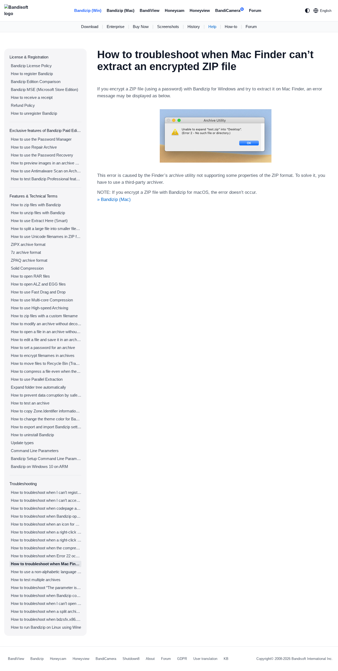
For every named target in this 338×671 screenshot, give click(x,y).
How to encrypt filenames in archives (42, 355)
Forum (255, 10)
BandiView (149, 10)
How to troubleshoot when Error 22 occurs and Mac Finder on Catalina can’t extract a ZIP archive (46, 556)
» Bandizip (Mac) (114, 199)
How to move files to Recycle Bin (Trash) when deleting (46, 363)
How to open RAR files (30, 276)
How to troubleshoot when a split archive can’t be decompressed (46, 611)
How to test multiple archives (35, 579)
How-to (231, 26)
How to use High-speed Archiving (39, 308)
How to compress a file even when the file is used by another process (46, 371)
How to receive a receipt (32, 97)
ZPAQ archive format (29, 260)
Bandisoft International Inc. (312, 659)
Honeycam (174, 10)
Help (212, 26)
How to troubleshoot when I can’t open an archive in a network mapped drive (46, 603)
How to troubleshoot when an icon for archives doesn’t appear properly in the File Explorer (46, 524)
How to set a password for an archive (43, 347)
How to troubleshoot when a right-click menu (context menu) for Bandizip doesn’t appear (46, 532)
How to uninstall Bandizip (32, 435)
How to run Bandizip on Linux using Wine (46, 627)
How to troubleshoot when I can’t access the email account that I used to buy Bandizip (46, 500)
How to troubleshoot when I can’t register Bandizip (46, 492)
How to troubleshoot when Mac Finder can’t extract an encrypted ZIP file (46, 564)
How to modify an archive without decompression (46, 323)
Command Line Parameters (35, 450)
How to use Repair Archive (34, 147)
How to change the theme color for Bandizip (46, 419)
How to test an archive (30, 403)
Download (89, 26)
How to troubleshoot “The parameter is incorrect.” (46, 587)
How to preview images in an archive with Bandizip (46, 163)
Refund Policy (23, 105)
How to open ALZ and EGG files (38, 284)
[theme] (307, 10)
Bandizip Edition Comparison (35, 81)
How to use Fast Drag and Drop (38, 292)
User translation (205, 659)
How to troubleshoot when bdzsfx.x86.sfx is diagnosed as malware (46, 619)
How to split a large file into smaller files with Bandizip (46, 228)
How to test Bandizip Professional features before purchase (46, 179)
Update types (22, 442)
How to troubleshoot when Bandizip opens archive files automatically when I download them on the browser (46, 516)
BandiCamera (229, 10)
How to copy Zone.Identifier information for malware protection (46, 411)
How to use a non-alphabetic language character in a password (46, 571)
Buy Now (141, 26)
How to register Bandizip (32, 73)
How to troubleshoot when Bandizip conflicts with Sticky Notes (46, 595)
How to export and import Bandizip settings (46, 427)
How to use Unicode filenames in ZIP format (46, 236)
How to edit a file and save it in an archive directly (46, 339)
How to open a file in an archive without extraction (46, 331)
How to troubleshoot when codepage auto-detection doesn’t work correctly (46, 508)
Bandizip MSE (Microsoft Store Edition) (44, 89)
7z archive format (26, 252)
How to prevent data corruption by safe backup (46, 395)
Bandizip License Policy (31, 65)
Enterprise (115, 26)
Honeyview (200, 10)
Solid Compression (27, 268)
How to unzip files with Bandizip (38, 212)
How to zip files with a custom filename (44, 316)
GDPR (182, 659)
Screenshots (168, 26)
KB (226, 659)
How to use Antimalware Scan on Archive (46, 171)
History (193, 26)
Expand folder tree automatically (38, 387)
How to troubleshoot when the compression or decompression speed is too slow (46, 548)
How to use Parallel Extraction (37, 379)
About (150, 659)
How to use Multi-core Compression (42, 300)
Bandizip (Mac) (120, 10)
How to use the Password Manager (41, 139)
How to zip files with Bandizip (36, 205)
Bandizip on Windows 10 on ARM (39, 466)
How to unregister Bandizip (34, 113)
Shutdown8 (131, 659)
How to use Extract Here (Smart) (39, 220)
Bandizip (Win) (87, 10)
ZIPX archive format (28, 244)
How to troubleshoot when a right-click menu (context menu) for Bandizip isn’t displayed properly (46, 540)
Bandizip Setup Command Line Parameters (46, 458)
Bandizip (37, 659)
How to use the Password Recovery (42, 155)
